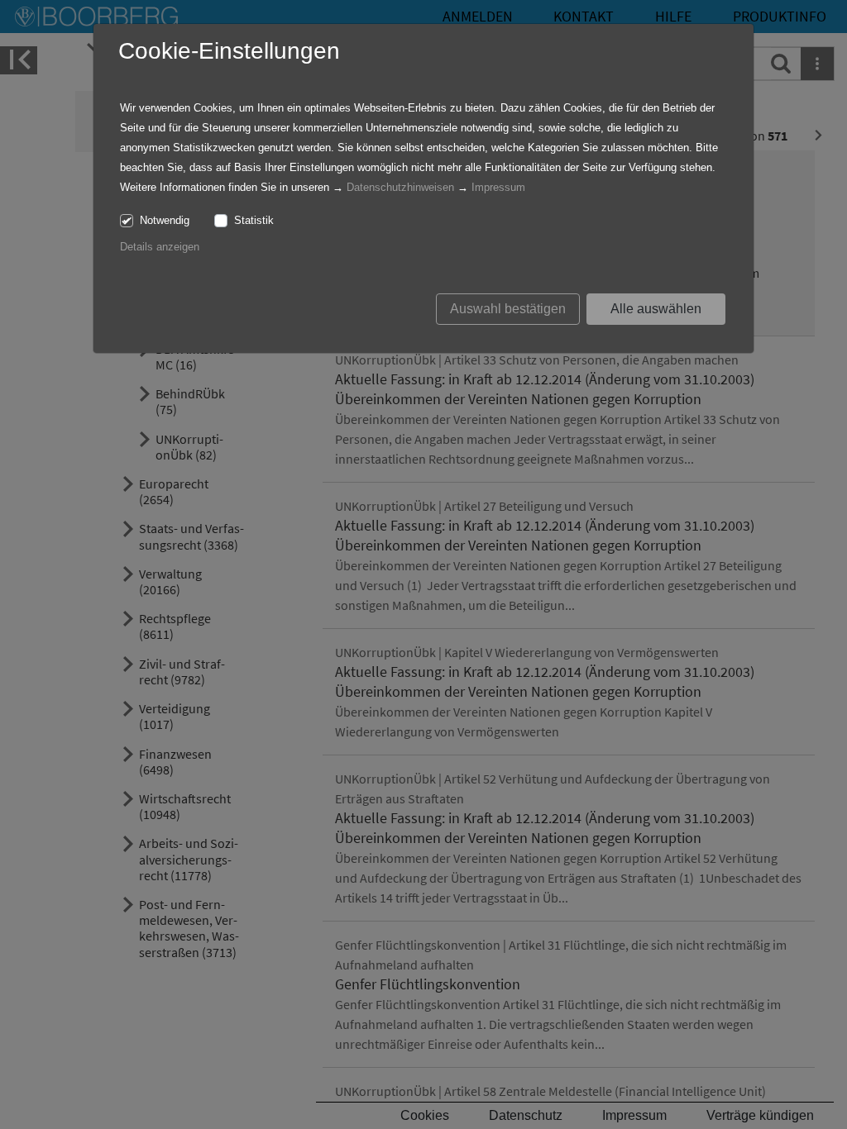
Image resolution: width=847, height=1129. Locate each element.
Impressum (498, 187)
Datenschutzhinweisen (400, 187)
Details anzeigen (159, 247)
